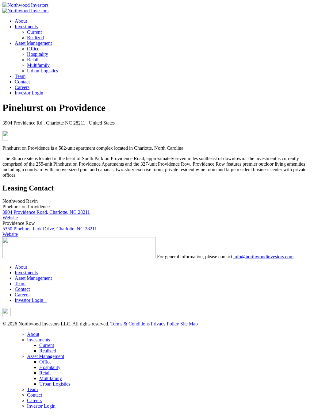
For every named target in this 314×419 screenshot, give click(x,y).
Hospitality (37, 54)
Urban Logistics (42, 70)
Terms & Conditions (130, 323)
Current (34, 32)
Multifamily (38, 65)
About (21, 21)
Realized (35, 37)
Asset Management (33, 43)
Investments (26, 26)
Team (20, 76)
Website (10, 217)
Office (33, 48)
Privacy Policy (165, 323)
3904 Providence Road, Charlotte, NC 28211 (46, 212)
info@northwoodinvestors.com (263, 256)
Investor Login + (31, 92)
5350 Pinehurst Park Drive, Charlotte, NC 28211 (49, 228)
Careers (22, 87)
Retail (32, 59)
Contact (22, 81)
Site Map (189, 323)
